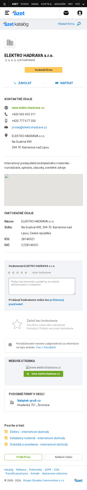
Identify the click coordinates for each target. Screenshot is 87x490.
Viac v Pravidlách (46, 347)
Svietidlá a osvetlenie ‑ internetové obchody (39, 444)
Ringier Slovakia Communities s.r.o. (43, 480)
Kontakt (35, 473)
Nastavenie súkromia (54, 473)
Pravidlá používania (16, 473)
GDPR (48, 469)
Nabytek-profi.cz (29, 400)
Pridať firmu (23, 457)
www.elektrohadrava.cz (28, 107)
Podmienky (35, 469)
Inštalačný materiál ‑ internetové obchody (37, 438)
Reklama (21, 469)
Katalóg (8, 469)
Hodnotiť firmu (43, 70)
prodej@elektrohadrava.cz (29, 127)
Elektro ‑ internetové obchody (29, 431)
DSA (56, 469)
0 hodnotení (27, 60)
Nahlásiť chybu (63, 457)
